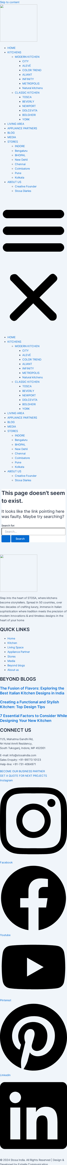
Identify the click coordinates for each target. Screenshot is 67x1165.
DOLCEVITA (29, 110)
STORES (12, 141)
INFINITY (28, 79)
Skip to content (9, 2)
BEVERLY (28, 101)
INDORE (20, 146)
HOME (11, 48)
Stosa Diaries (23, 191)
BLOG (11, 132)
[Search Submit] (5, 538)
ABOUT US (14, 182)
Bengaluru (21, 150)
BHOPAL (20, 155)
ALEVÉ (26, 65)
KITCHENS (14, 52)
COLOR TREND (31, 70)
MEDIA (11, 137)
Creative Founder (25, 186)
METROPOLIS (30, 83)
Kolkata (19, 177)
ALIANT (27, 74)
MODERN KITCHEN (27, 57)
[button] (33, 264)
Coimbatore (22, 168)
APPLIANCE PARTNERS (22, 128)
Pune (18, 173)
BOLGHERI (29, 115)
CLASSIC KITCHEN (27, 92)
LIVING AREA (15, 124)
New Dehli (21, 159)
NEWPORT (29, 106)
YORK (26, 119)
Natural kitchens (32, 88)
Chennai (20, 164)
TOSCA (27, 97)
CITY (25, 61)
